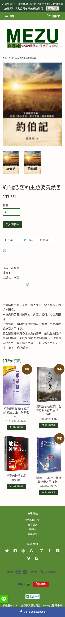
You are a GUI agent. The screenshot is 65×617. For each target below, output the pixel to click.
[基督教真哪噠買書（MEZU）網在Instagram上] (42, 552)
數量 (5, 205)
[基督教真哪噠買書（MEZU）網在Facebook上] (15, 552)
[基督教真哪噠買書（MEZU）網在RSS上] (36, 559)
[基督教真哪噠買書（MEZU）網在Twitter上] (7, 552)
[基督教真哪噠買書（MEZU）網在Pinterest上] (23, 552)
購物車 (56, 16)
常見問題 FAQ (32, 520)
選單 (12, 16)
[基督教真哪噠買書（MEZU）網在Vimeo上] (29, 559)
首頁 (5, 58)
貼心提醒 (52, 8)
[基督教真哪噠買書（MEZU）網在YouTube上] (58, 552)
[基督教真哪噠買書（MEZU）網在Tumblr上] (50, 552)
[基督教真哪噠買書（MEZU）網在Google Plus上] (32, 552)
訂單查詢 (32, 534)
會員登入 (32, 525)
